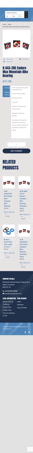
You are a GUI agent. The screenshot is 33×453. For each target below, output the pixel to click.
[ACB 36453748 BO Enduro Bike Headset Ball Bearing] (9, 182)
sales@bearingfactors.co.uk (13, 293)
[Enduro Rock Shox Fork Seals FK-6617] (9, 231)
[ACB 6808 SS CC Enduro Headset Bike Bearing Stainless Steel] (24, 182)
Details (11, 212)
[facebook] (25, 332)
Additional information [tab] (7, 93)
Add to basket (16, 151)
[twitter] (29, 332)
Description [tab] (7, 88)
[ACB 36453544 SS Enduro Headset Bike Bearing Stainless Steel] (24, 231)
